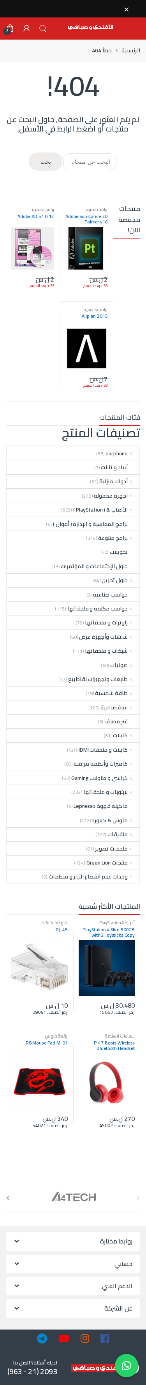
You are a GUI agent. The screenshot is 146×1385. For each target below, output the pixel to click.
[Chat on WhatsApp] (126, 1365)
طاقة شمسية (111, 693)
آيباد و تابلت (114, 467)
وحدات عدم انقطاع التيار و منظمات (88, 876)
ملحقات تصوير (111, 849)
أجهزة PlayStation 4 (117, 922)
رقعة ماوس (56, 1036)
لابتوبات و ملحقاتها (105, 792)
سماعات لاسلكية (120, 1036)
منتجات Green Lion (107, 863)
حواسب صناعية (110, 595)
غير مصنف (116, 721)
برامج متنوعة (113, 538)
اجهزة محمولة (111, 496)
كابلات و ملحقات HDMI (102, 750)
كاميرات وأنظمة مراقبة (101, 764)
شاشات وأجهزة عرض (103, 637)
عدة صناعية (114, 707)
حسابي (26, 28)
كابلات (120, 735)
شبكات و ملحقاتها (106, 651)
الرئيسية (130, 50)
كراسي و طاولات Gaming (99, 778)
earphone (117, 453)
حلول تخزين (115, 580)
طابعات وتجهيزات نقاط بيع (98, 679)
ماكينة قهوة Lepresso (101, 806)
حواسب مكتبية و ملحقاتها (97, 608)
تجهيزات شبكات (54, 922)
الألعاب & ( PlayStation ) (100, 510)
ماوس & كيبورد (110, 820)
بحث (43, 28)
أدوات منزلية (113, 481)
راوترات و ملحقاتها (106, 622)
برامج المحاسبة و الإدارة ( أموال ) (90, 524)
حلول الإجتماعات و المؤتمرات (94, 566)
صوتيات (119, 665)
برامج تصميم (96, 209)
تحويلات (119, 552)
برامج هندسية (95, 309)
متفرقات (117, 834)
